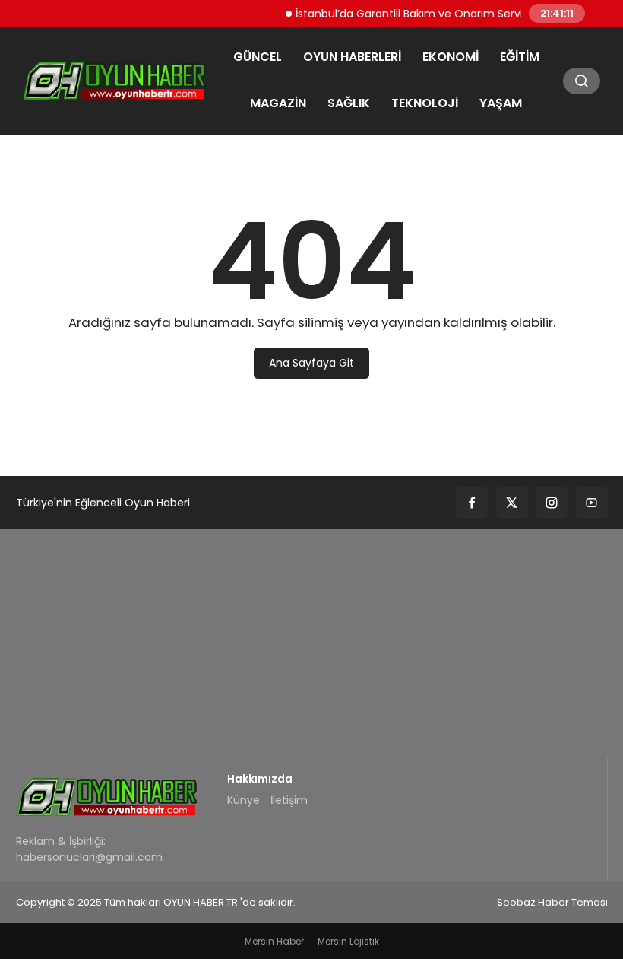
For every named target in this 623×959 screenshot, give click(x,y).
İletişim (289, 800)
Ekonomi (450, 56)
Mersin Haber (274, 941)
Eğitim (519, 56)
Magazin (278, 103)
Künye (243, 800)
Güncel (257, 56)
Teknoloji (424, 103)
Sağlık (348, 103)
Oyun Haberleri (352, 56)
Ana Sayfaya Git (311, 362)
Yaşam (500, 103)
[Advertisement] (311, 643)
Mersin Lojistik (348, 941)
